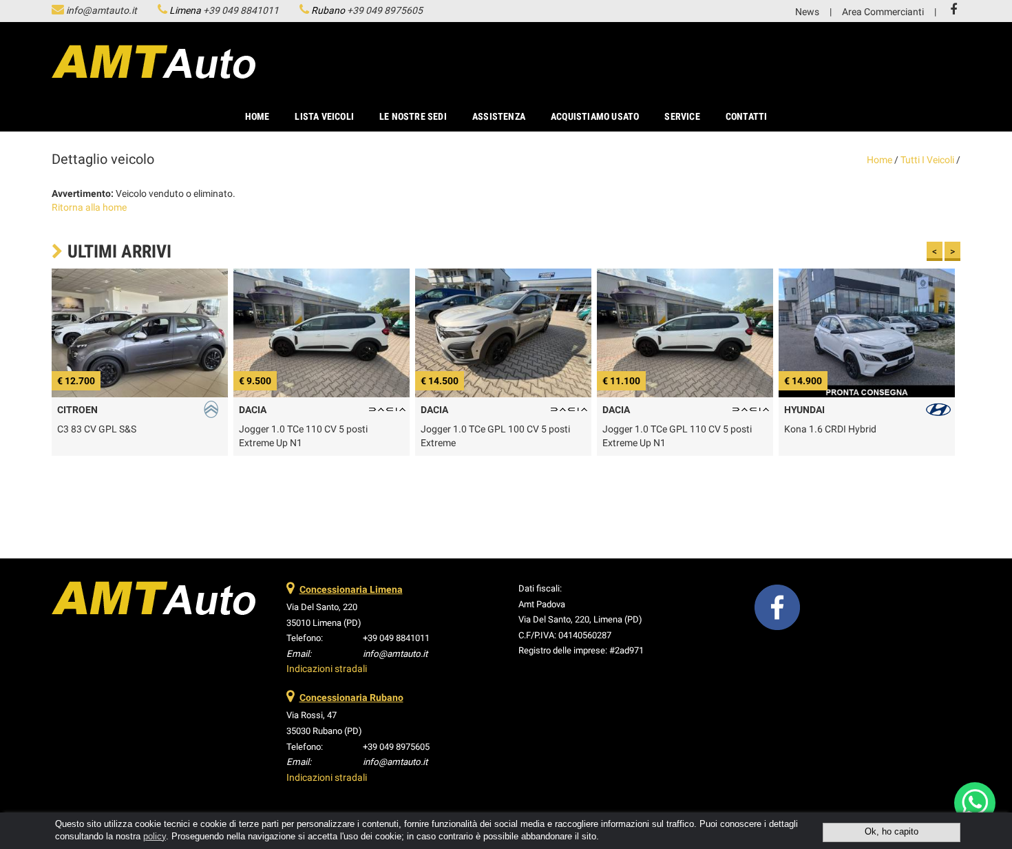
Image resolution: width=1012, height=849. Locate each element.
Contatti (747, 116)
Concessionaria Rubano (351, 697)
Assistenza (498, 116)
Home (257, 116)
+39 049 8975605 (385, 10)
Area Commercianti (883, 11)
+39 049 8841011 (241, 10)
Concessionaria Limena (351, 589)
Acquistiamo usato (595, 116)
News (807, 11)
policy (154, 836)
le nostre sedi (413, 116)
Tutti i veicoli (927, 159)
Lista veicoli (324, 116)
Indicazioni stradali (326, 668)
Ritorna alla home (89, 207)
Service (681, 116)
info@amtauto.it (101, 10)
